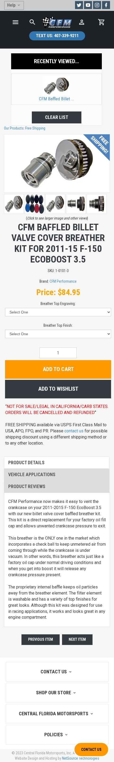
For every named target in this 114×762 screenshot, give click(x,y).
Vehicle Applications (31, 474)
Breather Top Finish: (58, 325)
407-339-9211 (57, 35)
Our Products (14, 128)
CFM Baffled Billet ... (56, 98)
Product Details (26, 462)
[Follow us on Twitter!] (79, 5)
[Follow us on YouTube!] (88, 5)
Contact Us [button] (91, 749)
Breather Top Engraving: (58, 304)
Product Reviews (26, 486)
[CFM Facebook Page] (106, 5)
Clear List (56, 117)
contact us (74, 430)
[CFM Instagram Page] (97, 5)
